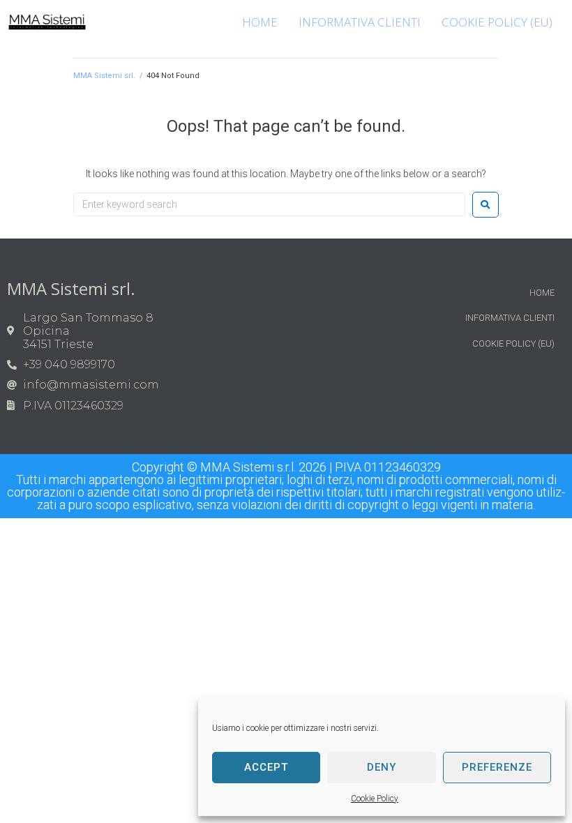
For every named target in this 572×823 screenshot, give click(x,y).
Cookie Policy (374, 798)
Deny (381, 767)
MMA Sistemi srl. (104, 75)
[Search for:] (269, 204)
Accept (266, 767)
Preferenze (497, 767)
